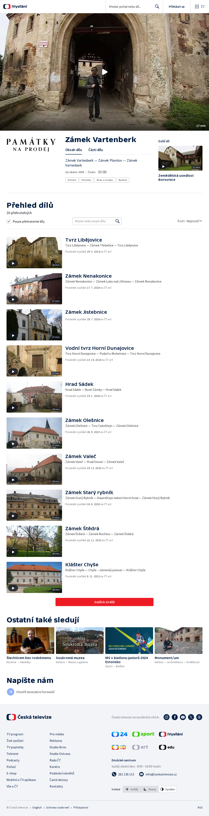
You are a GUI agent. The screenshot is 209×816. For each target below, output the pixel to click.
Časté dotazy (59, 780)
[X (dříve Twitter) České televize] (191, 717)
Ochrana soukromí (57, 807)
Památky (86, 179)
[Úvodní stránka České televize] (29, 717)
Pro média (57, 734)
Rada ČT (55, 760)
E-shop (12, 773)
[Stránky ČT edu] (166, 748)
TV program (15, 734)
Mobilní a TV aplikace (21, 780)
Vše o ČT (12, 786)
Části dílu (95, 149)
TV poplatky (15, 747)
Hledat (157, 6)
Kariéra (55, 767)
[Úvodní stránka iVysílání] (18, 6)
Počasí (11, 767)
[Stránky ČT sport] (143, 735)
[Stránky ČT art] (140, 748)
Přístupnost (80, 807)
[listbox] (150, 789)
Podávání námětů (62, 773)
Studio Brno (58, 747)
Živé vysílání (15, 741)
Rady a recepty (105, 179)
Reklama (56, 741)
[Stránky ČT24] (119, 735)
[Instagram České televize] (166, 717)
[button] (104, 72)
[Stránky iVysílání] (171, 735)
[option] (132, 789)
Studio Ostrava (60, 754)
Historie (72, 179)
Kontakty (56, 786)
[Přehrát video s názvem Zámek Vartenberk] (104, 72)
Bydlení (123, 179)
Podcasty (13, 760)
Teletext (13, 754)
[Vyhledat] (118, 221)
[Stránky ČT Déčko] (119, 748)
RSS (200, 807)
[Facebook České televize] (174, 717)
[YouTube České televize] (183, 717)
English (37, 807)
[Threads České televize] (199, 717)
